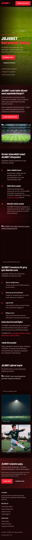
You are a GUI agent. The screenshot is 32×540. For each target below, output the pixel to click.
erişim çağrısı (14, 335)
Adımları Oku (19, 481)
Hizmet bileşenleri (7, 509)
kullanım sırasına (13, 197)
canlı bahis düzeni (17, 333)
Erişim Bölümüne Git (10, 117)
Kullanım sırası (5, 511)
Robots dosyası (6, 524)
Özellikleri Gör (8, 57)
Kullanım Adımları (9, 63)
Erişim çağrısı (5, 514)
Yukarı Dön (7, 481)
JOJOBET (5, 3)
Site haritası (5, 521)
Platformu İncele (23, 3)
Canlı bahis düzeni (7, 506)
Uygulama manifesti (7, 526)
